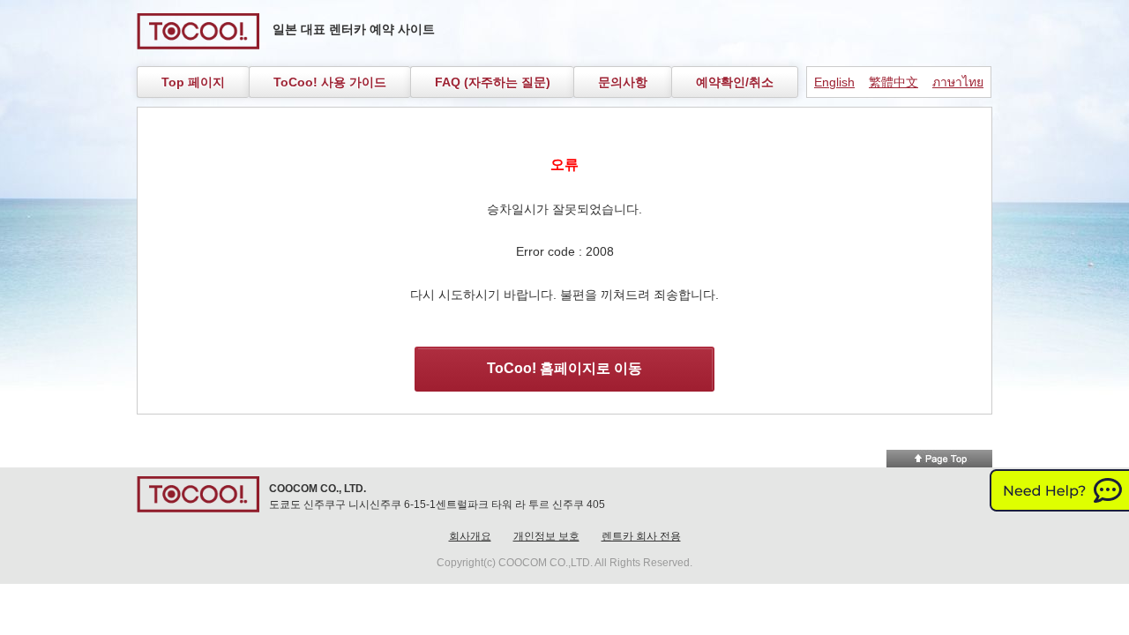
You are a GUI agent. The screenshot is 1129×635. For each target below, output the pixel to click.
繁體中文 (893, 82)
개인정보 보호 (546, 536)
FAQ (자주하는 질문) (492, 82)
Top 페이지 (193, 82)
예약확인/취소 (735, 82)
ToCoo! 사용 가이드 (329, 82)
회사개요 (470, 536)
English (834, 82)
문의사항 (622, 82)
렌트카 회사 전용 (641, 536)
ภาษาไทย (957, 82)
